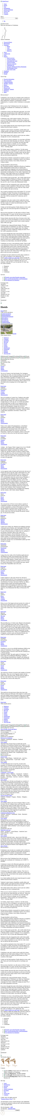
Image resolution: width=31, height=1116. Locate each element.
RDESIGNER (11, 1108)
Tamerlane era (10, 65)
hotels (2, 369)
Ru (4, 21)
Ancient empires (11, 59)
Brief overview (11, 58)
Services (6, 12)
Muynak (6, 342)
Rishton (6, 350)
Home (2, 311)
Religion (6, 72)
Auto (8, 48)
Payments (6, 1090)
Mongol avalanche (11, 63)
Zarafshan (6, 340)
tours (2, 368)
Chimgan (6, 339)
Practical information (9, 79)
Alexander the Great (12, 61)
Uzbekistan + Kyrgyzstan (7, 772)
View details (4, 742)
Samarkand (3, 548)
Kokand (6, 352)
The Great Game (11, 69)
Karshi (2, 685)
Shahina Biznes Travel (6, 1099)
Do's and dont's (8, 80)
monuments (4, 370)
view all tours (4, 846)
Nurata (5, 343)
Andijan (3, 440)
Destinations (7, 8)
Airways (9, 49)
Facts (5, 55)
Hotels (5, 5)
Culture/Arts (7, 53)
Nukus (5, 345)
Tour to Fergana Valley (6, 795)
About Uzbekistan (8, 9)
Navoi (2, 497)
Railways (9, 50)
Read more (3, 386)
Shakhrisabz (7, 348)
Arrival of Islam (11, 62)
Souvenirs (6, 86)
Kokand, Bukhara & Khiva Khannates (16, 66)
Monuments (7, 43)
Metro (8, 46)
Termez (6, 346)
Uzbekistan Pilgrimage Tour (8, 812)
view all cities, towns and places (9, 729)
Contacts (6, 14)
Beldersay (6, 337)
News (5, 52)
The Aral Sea (7, 353)
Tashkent (3, 390)
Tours (5, 4)
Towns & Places (8, 42)
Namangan (6, 349)
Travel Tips (6, 11)
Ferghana (3, 464)
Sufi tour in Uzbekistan (6, 738)
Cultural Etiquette (8, 82)
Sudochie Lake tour (5, 830)
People (5, 73)
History (6, 56)
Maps (5, 92)
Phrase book (7, 88)
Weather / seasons (8, 83)
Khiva (2, 596)
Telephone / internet (9, 89)
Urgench (3, 570)
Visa (5, 7)
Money (5, 85)
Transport (6, 45)
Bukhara (3, 519)
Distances (6, 90)
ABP (11, 1107)
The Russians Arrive (12, 68)
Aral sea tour (4, 756)
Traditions (6, 71)
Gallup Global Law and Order (11, 257)
